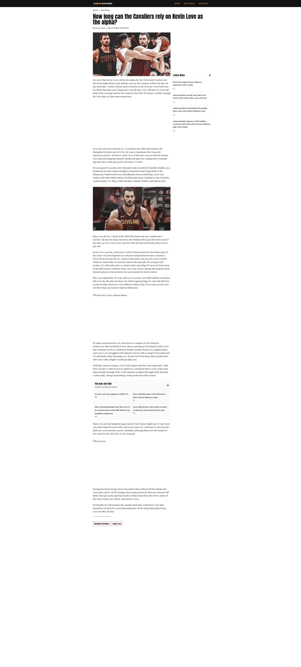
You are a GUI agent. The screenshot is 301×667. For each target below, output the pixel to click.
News (177, 3)
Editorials (189, 3)
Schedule (203, 3)
